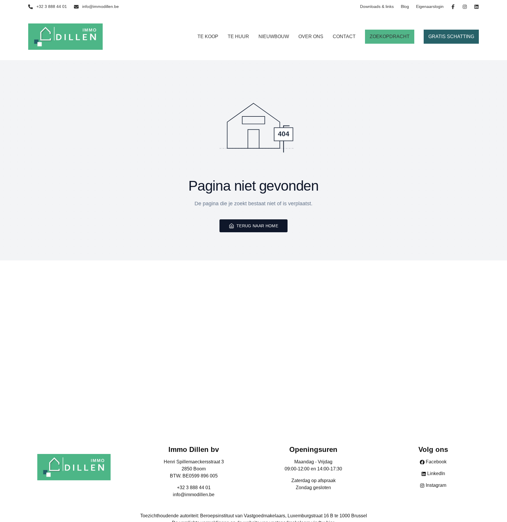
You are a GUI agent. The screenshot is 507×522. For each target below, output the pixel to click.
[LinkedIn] (476, 6)
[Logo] (65, 36)
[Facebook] (453, 6)
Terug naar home (257, 225)
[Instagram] (464, 6)
